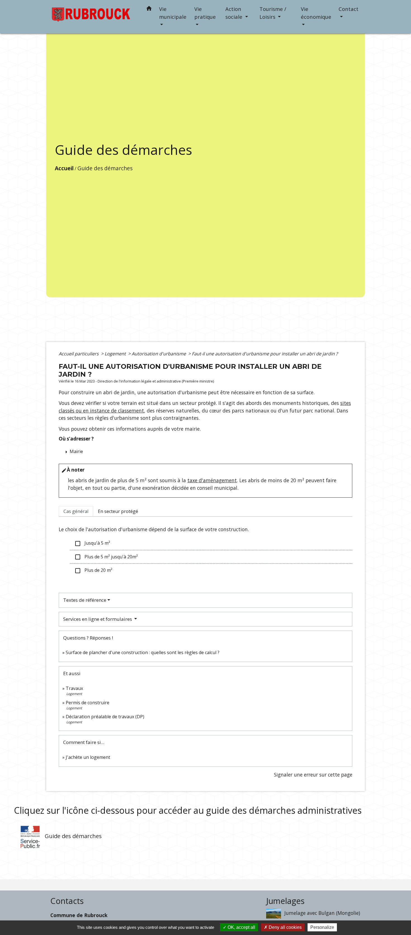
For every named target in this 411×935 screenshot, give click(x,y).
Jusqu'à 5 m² (92, 543)
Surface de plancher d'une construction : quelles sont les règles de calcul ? (142, 652)
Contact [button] (348, 8)
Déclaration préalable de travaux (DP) (105, 717)
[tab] (76, 511)
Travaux (74, 688)
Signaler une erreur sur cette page (313, 774)
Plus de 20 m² (93, 570)
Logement (116, 354)
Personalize (322, 927)
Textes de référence (84, 600)
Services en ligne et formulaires (98, 619)
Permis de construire (87, 702)
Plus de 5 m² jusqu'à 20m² (106, 557)
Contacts (67, 901)
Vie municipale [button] (172, 12)
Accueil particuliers (79, 354)
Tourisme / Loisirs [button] (272, 12)
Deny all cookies (285, 927)
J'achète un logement (88, 757)
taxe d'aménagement (212, 480)
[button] (149, 9)
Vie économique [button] (316, 12)
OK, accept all (240, 927)
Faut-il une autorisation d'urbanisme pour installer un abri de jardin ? (265, 354)
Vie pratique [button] (205, 12)
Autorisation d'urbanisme (159, 354)
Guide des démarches (105, 168)
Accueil (64, 168)
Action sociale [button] (234, 12)
